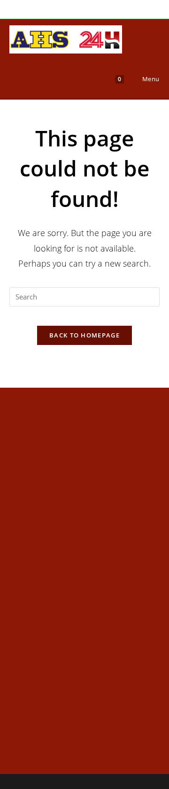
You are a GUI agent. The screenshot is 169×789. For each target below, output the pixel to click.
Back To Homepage (84, 335)
